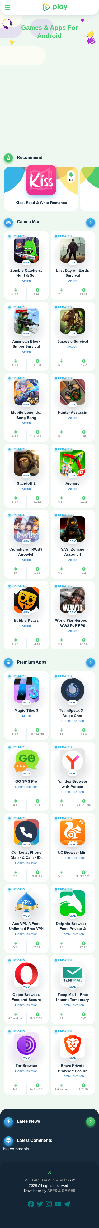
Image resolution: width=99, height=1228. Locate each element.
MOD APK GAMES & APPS (46, 1180)
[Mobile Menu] (7, 7)
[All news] (90, 1121)
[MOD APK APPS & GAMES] (55, 7)
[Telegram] (68, 1204)
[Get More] (90, 222)
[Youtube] (59, 1204)
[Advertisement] (49, 101)
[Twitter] (41, 1204)
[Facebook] (32, 1204)
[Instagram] (50, 1204)
